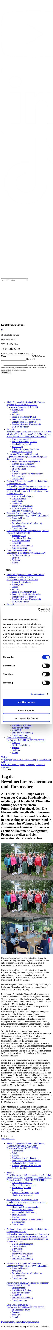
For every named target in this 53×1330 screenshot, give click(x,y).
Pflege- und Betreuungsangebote (26, 461)
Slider (34, 402)
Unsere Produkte (19, 498)
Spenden (15, 558)
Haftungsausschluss (30, 1322)
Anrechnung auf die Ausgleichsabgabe (28, 487)
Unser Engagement (23, 434)
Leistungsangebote (30, 486)
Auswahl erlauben (26, 710)
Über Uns (11, 550)
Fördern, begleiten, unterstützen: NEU (26, 403)
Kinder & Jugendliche (16, 402)
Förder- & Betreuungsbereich (24, 441)
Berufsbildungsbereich (21, 444)
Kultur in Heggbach (20, 518)
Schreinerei (17, 503)
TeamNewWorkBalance (22, 506)
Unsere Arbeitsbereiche (22, 439)
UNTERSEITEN (30, 407)
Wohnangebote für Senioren (24, 466)
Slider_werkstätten (34, 432)
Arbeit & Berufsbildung (13, 430)
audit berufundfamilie (21, 540)
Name (3, 356)
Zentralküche (17, 501)
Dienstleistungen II (22, 491)
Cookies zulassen (26, 702)
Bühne (32, 454)
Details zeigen (37, 694)
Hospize (15, 471)
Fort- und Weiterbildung (22, 511)
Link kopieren (7, 1136)
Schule (15, 412)
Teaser (20, 407)
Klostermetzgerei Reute (22, 508)
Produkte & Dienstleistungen (19, 481)
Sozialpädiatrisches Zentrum (24, 422)
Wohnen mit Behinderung (23, 464)
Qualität (35, 434)
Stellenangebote (19, 535)
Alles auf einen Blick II (21, 436)
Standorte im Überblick (22, 451)
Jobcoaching (17, 446)
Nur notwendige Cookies (26, 718)
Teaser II (11, 533)
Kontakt (28, 402)
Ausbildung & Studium (22, 538)
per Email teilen (8, 1138)
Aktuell (15, 563)
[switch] (46, 666)
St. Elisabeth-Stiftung (21, 555)
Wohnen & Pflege (14, 454)
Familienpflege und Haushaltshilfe (26, 424)
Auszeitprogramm (19, 528)
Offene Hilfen (18, 478)
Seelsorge (16, 560)
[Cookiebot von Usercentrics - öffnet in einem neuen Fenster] (38, 610)
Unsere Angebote (24, 456)
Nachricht (30, 359)
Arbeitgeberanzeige (34, 530)
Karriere (10, 530)
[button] (5, 757)
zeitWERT (16, 543)
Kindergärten (17, 409)
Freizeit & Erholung (15, 513)
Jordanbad (16, 521)
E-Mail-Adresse (39, 356)
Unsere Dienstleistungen (22, 496)
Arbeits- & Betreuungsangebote (25, 449)
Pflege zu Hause (19, 469)
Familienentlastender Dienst (24, 417)
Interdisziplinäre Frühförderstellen (26, 419)
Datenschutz (6, 1322)
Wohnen (15, 414)
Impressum (17, 1322)
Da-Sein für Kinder (20, 427)
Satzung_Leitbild (17, 553)
